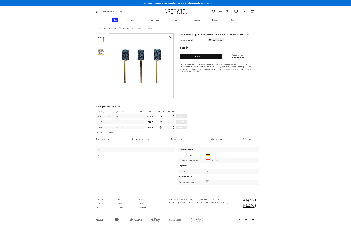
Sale (115, 20)
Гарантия (142, 203)
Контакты (235, 20)
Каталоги (141, 199)
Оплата (215, 20)
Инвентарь (154, 20)
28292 (101, 122)
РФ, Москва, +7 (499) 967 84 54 (178, 199)
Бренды (134, 20)
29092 (101, 116)
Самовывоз (101, 203)
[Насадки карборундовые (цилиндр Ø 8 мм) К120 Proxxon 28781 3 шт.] (141, 66)
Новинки (175, 20)
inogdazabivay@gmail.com (201, 3)
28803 (101, 127)
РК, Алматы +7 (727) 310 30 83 (178, 202)
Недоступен (200, 56)
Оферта (120, 203)
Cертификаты (122, 208)
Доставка (196, 20)
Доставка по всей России (111, 11)
